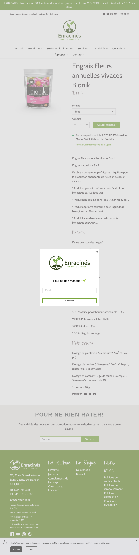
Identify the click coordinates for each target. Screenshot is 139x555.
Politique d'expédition (111, 495)
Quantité (76, 118)
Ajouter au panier (106, 124)
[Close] (136, 540)
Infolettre (40, 14)
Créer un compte (28, 14)
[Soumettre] (47, 14)
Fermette (53, 469)
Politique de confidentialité (112, 479)
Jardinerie (53, 474)
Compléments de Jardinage (58, 480)
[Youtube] (108, 13)
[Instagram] (111, 13)
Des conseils (83, 469)
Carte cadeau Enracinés (55, 488)
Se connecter (15, 14)
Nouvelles (81, 474)
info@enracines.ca (20, 499)
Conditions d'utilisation (110, 503)
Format (76, 105)
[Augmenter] (86, 125)
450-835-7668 (24, 494)
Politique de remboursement (113, 487)
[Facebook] (104, 13)
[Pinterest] (115, 13)
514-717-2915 (23, 489)
